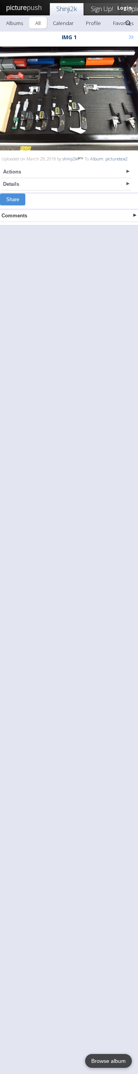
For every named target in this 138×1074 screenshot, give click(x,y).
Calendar (63, 23)
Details (11, 184)
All (38, 23)
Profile (93, 23)
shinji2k (69, 159)
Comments (14, 215)
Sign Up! (102, 8)
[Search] (128, 23)
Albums (14, 23)
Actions (12, 172)
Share (12, 199)
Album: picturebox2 (109, 159)
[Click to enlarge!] (69, 98)
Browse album (108, 1061)
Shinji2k (66, 8)
